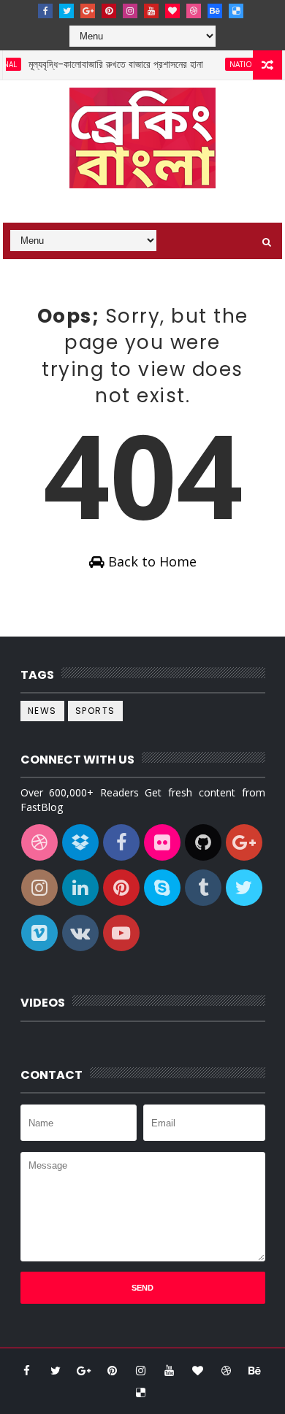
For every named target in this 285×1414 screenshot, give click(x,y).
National (240, 64)
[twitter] (66, 11)
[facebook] (45, 11)
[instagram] (130, 11)
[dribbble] (193, 11)
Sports (95, 710)
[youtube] (151, 11)
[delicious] (236, 11)
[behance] (215, 11)
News (42, 710)
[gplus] (87, 11)
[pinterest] (109, 11)
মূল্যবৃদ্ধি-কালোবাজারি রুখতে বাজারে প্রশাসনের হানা (108, 64)
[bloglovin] (172, 11)
